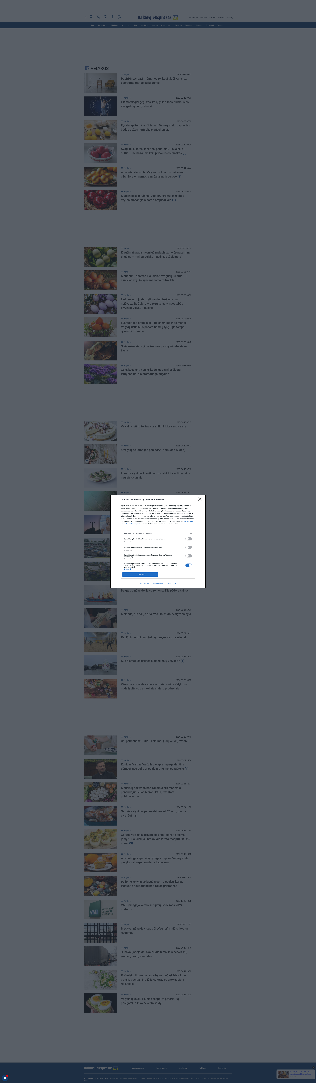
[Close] (200, 500)
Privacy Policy (172, 583)
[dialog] (158, 541)
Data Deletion (144, 583)
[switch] (188, 538)
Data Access (158, 583)
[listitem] (158, 533)
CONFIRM (140, 574)
